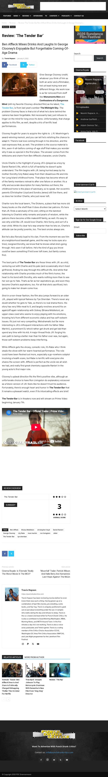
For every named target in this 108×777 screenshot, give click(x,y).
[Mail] (54, 760)
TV (46, 16)
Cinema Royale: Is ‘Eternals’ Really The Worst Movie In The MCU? (17, 572)
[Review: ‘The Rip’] (59, 670)
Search (77, 53)
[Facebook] (5, 553)
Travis (13, 27)
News (16, 16)
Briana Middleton (27, 530)
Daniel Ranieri (58, 530)
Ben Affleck (14, 530)
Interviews (38, 16)
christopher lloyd (43, 530)
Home (4, 23)
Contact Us (79, 16)
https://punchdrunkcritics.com (33, 594)
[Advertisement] (73, 6)
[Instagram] (24, 644)
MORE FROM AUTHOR (34, 657)
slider (55, 533)
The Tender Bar (8, 536)
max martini (32, 533)
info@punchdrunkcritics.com (59, 752)
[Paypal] (29, 644)
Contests (53, 16)
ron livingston (45, 533)
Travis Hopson (9, 58)
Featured (7, 16)
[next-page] (8, 699)
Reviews (25, 16)
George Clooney (9, 533)
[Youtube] (39, 644)
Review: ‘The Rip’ (56, 680)
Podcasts (66, 16)
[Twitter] (11, 553)
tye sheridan (22, 536)
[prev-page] (3, 699)
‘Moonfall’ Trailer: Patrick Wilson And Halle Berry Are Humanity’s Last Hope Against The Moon (55, 574)
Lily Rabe (21, 533)
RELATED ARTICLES (12, 657)
